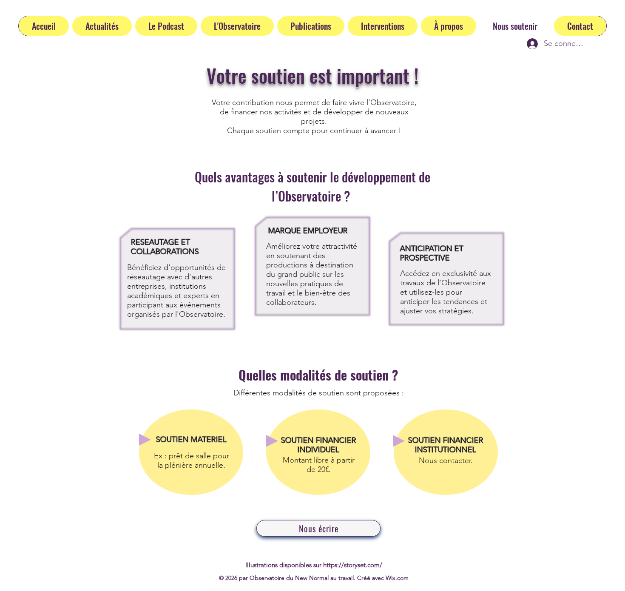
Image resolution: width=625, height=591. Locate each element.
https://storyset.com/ (352, 565)
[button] (166, 26)
